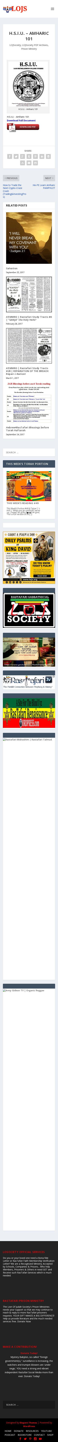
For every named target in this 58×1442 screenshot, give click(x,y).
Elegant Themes (28, 1422)
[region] (29, 652)
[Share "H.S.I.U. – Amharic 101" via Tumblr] (29, 156)
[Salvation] (29, 238)
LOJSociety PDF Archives (35, 45)
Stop (30, 513)
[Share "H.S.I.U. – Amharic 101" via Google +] (22, 156)
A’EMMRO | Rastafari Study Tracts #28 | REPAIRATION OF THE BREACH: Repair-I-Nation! (27, 371)
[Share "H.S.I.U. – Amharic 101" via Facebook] (9, 156)
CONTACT (39, 1434)
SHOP (50, 1434)
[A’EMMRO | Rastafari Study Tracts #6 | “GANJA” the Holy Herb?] (29, 294)
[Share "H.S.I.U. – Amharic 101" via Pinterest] (35, 156)
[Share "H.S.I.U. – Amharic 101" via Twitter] (16, 156)
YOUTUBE (46, 1430)
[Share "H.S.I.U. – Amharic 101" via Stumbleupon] (22, 163)
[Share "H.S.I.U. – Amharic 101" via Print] (35, 163)
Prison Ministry (29, 48)
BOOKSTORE (25, 1434)
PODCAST (10, 1434)
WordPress (29, 1426)
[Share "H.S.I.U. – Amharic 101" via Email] (29, 163)
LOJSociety (15, 45)
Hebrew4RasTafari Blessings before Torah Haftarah (27, 429)
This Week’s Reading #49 (23, 503)
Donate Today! (29, 1353)
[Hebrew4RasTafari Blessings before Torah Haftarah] (29, 402)
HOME (8, 1430)
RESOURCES (32, 1430)
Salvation (12, 268)
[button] (29, 652)
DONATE (18, 1430)
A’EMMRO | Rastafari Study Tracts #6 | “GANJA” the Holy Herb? (29, 318)
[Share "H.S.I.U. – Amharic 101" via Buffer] (48, 156)
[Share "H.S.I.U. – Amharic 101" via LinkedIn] (42, 156)
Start (28, 513)
